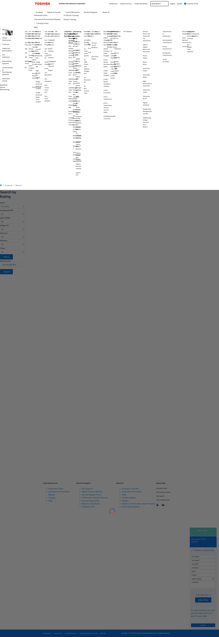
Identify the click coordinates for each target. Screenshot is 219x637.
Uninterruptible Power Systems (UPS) (79, 34)
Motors (19, 185)
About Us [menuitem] (106, 12)
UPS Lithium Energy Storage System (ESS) (72, 37)
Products (9, 185)
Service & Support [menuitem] (90, 12)
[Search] (167, 3)
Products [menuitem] (39, 12)
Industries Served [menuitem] (53, 12)
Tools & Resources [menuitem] (72, 12)
